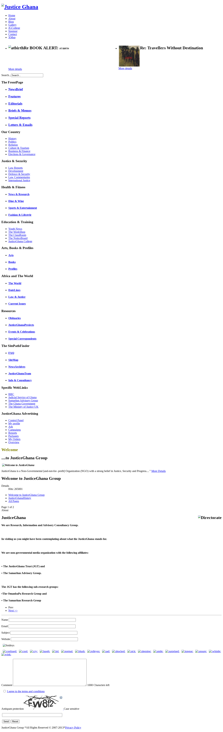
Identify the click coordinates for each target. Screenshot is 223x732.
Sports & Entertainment (22, 207)
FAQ (11, 352)
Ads (10, 426)
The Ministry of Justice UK (23, 406)
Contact (12, 34)
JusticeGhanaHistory (19, 498)
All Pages (13, 501)
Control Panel (16, 420)
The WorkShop (16, 231)
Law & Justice (16, 296)
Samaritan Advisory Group (23, 400)
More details (15, 69)
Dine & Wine (16, 201)
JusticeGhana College (20, 241)
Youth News (15, 228)
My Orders (14, 439)
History (12, 138)
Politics (12, 141)
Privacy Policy (73, 727)
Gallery (12, 24)
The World (14, 283)
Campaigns (14, 429)
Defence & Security (19, 174)
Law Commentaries (19, 177)
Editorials (15, 103)
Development (15, 170)
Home (11, 15)
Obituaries (14, 318)
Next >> (13, 610)
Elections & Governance (21, 154)
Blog (11, 21)
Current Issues (17, 303)
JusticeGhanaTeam (19, 373)
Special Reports (19, 117)
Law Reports (15, 167)
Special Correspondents (22, 338)
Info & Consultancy (20, 380)
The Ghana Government (21, 403)
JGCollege (14, 27)
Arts (11, 255)
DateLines (14, 290)
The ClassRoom (17, 235)
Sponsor (12, 31)
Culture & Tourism (18, 147)
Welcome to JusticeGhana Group (26, 494)
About (11, 18)
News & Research (18, 194)
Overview (13, 442)
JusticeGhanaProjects (21, 324)
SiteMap (13, 359)
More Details (158, 471)
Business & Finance (19, 151)
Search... (6, 75)
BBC (11, 394)
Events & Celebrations (21, 331)
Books (12, 262)
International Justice (19, 180)
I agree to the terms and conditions (26, 691)
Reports (12, 432)
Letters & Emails (20, 125)
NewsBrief (15, 89)
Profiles (12, 268)
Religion (13, 144)
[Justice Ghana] (19, 7)
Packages (13, 436)
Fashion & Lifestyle (19, 214)
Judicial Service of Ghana (22, 397)
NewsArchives (16, 366)
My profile (14, 423)
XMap (12, 37)
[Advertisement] (49, 59)
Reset (15, 721)
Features (14, 96)
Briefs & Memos (19, 110)
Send (6, 721)
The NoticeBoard (18, 238)
